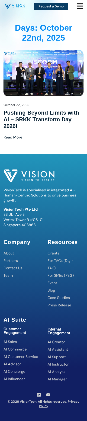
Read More (12, 137)
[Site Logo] (14, 5)
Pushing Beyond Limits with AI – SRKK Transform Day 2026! (41, 119)
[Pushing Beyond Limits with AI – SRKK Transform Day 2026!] (43, 72)
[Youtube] (48, 394)
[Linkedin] (39, 394)
